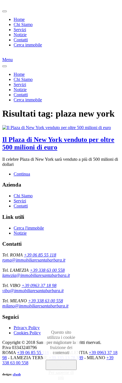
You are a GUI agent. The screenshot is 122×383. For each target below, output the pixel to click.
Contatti (21, 39)
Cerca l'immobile (29, 228)
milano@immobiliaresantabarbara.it (35, 305)
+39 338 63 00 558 (47, 270)
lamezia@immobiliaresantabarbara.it (36, 275)
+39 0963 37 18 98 (39, 285)
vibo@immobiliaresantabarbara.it (33, 290)
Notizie (20, 34)
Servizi (20, 29)
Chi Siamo (23, 24)
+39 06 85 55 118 (40, 255)
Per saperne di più (61, 375)
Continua (22, 174)
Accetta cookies (61, 365)
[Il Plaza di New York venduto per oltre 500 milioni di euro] (56, 127)
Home (19, 19)
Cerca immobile (28, 44)
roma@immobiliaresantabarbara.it (33, 260)
